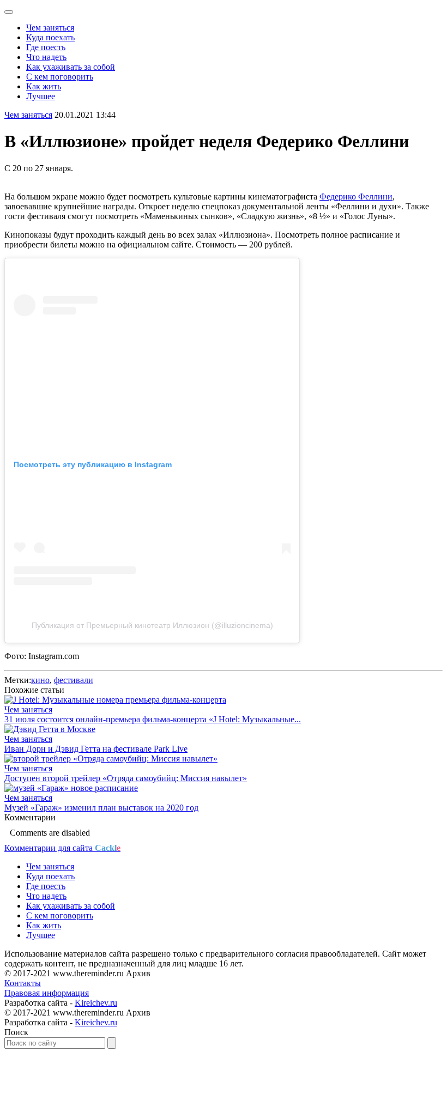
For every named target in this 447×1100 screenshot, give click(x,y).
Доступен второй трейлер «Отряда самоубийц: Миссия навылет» (125, 778)
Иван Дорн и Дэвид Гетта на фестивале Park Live (96, 748)
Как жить (43, 86)
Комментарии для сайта (62, 848)
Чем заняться (50, 27)
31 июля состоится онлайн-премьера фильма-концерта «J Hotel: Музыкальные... (152, 719)
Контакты (22, 983)
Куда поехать (50, 37)
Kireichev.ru (96, 1002)
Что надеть (46, 57)
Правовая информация (46, 993)
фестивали (73, 680)
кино (40, 680)
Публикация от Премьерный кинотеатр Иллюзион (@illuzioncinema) (152, 625)
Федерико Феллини (355, 196)
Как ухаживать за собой (70, 66)
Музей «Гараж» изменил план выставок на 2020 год (101, 807)
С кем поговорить (59, 76)
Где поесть (45, 47)
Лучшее (40, 96)
